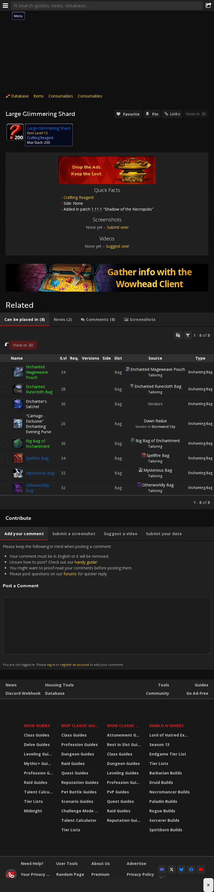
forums (70, 573)
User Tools (67, 863)
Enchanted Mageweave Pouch (37, 372)
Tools (163, 685)
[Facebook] (191, 869)
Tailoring (155, 375)
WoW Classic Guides (124, 725)
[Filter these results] (188, 335)
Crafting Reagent (79, 197)
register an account (74, 664)
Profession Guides (39, 773)
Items (38, 96)
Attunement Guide (124, 735)
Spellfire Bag (37, 458)
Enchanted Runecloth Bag (39, 389)
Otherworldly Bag (158, 485)
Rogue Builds (162, 810)
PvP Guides (118, 791)
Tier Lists (33, 801)
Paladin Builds (163, 801)
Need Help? (32, 863)
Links (175, 113)
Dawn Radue (155, 420)
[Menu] (5, 5)
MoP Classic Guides (80, 725)
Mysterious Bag (40, 473)
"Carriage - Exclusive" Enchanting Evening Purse (38, 423)
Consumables (60, 96)
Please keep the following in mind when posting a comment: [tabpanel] (67, 605)
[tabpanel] (107, 418)
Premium (100, 874)
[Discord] (162, 869)
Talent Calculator (39, 791)
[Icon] (15, 132)
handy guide (85, 562)
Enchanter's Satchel (36, 404)
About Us (100, 863)
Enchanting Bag (200, 372)
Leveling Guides (39, 754)
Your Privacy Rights (36, 874)
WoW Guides (37, 725)
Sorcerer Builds (164, 820)
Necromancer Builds (169, 791)
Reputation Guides (80, 782)
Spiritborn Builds (165, 829)
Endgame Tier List (167, 754)
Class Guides (36, 735)
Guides (201, 685)
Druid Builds (161, 782)
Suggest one (117, 246)
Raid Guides (35, 782)
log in (51, 664)
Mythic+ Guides (39, 763)
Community (157, 693)
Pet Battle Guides (79, 791)
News (11, 685)
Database (20, 96)
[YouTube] (201, 869)
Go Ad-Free (197, 693)
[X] (171, 869)
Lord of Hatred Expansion (170, 735)
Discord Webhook (23, 693)
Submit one (117, 227)
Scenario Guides (77, 801)
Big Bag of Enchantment (38, 443)
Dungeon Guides (77, 754)
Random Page (70, 874)
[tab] (24, 319)
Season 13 (159, 744)
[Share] (208, 5)
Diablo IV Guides (166, 725)
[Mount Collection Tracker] (107, 278)
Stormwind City (163, 426)
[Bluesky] (181, 869)
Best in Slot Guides (124, 744)
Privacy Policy (140, 874)
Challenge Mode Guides (80, 810)
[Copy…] (178, 335)
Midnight (33, 810)
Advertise (136, 863)
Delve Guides (37, 744)
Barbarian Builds (165, 773)
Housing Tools (59, 685)
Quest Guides (74, 773)
